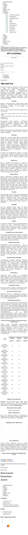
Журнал (5, 4)
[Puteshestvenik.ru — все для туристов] (8, 1)
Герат (9, 410)
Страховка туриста (5, 47)
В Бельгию (6, 76)
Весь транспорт (19, 49)
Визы (4, 8)
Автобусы (16, 50)
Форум (5, 10)
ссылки (21, 417)
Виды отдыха (6, 9)
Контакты (5, 12)
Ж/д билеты (9, 50)
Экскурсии (3, 50)
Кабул (13, 410)
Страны (5, 5)
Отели (2, 49)
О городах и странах (15, 47)
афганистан (3, 463)
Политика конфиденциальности (11, 506)
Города (5, 7)
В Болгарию (6, 77)
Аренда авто (11, 49)
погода (19, 463)
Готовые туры (22, 50)
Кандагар (17, 410)
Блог (4, 3)
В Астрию (5, 75)
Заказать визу (4, 80)
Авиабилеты (23, 47)
